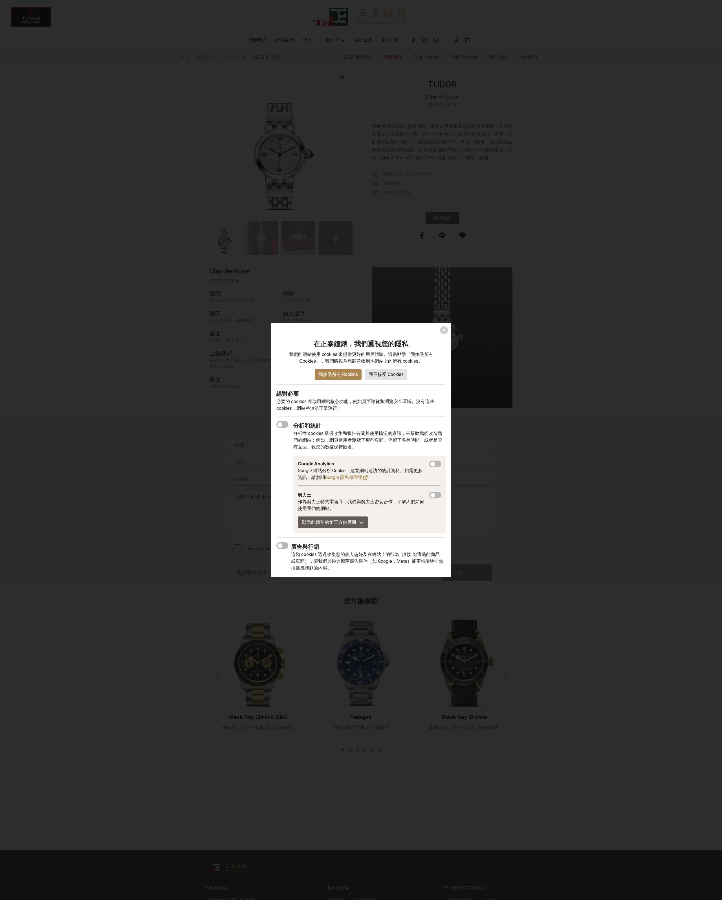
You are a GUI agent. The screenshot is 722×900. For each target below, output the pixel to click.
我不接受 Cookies (386, 374)
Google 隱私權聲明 (344, 477)
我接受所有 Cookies (338, 374)
